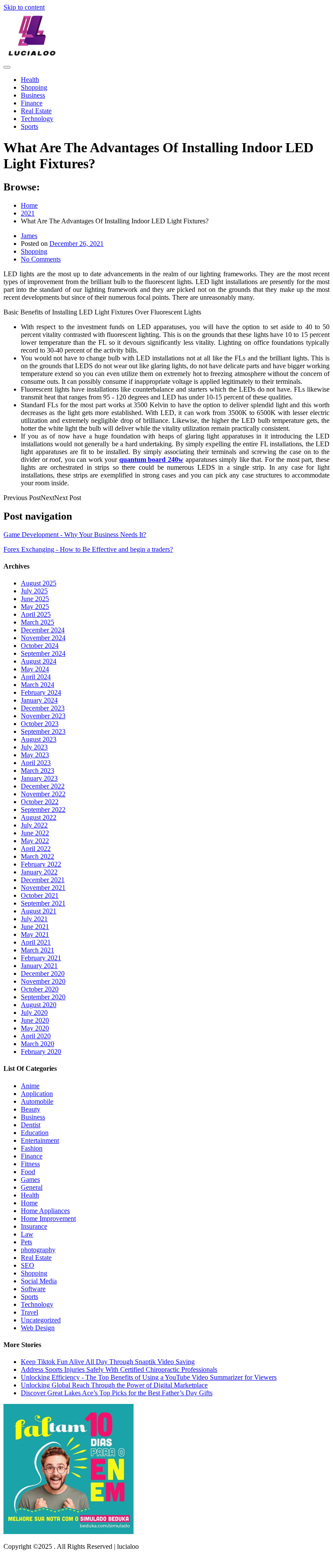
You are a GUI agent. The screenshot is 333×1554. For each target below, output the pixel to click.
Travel (29, 1312)
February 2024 (41, 692)
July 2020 (34, 1012)
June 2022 (35, 833)
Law (27, 1234)
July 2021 (34, 919)
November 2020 (43, 981)
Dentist (30, 1125)
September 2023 (43, 731)
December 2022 (43, 786)
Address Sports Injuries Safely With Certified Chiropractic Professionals (119, 1369)
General (31, 1187)
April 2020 (36, 1036)
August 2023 (38, 739)
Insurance (34, 1226)
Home (29, 1203)
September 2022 (43, 809)
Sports (29, 126)
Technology (37, 118)
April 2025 (36, 614)
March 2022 (37, 856)
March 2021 (37, 950)
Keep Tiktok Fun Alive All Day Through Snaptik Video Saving (108, 1361)
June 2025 (35, 598)
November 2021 (43, 887)
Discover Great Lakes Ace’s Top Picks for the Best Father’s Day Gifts (116, 1393)
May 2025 (35, 606)
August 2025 (38, 583)
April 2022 (36, 848)
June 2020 (35, 1020)
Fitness (30, 1164)
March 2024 (37, 684)
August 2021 (38, 911)
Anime (30, 1085)
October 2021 (40, 895)
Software (33, 1288)
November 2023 (43, 716)
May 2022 (35, 840)
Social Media (39, 1281)
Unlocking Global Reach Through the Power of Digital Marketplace (114, 1385)
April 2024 (36, 676)
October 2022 (40, 801)
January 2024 (39, 700)
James (29, 235)
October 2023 (40, 723)
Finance (31, 103)
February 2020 (41, 1051)
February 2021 (41, 958)
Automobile (37, 1101)
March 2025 (37, 622)
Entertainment (40, 1140)
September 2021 (43, 903)
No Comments (41, 259)
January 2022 (39, 872)
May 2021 (35, 934)
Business (33, 95)
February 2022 (41, 864)
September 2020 (43, 997)
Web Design (38, 1328)
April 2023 (36, 762)
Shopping (34, 87)
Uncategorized (41, 1320)
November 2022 (43, 794)
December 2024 (43, 630)
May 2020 (35, 1028)
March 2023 (37, 770)
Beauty (30, 1109)
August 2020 (38, 1004)
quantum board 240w (151, 459)
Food (28, 1171)
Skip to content (24, 7)
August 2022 (38, 817)
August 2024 (38, 661)
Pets (26, 1242)
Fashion (31, 1148)
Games (30, 1179)
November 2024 (43, 637)
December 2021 (43, 879)
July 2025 (34, 591)
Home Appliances (45, 1210)
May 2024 (35, 669)
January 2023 (39, 778)
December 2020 (43, 973)
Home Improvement (48, 1218)
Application (37, 1093)
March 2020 (37, 1043)
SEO (27, 1265)
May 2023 (35, 755)
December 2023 (43, 708)
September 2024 (43, 653)
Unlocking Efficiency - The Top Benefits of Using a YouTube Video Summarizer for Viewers (149, 1377)
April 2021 (36, 942)
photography (38, 1249)
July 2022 (34, 825)
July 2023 (34, 747)
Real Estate (36, 111)
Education (35, 1132)
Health (30, 79)
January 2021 (39, 965)
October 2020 (40, 989)
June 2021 (35, 926)
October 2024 (40, 645)
